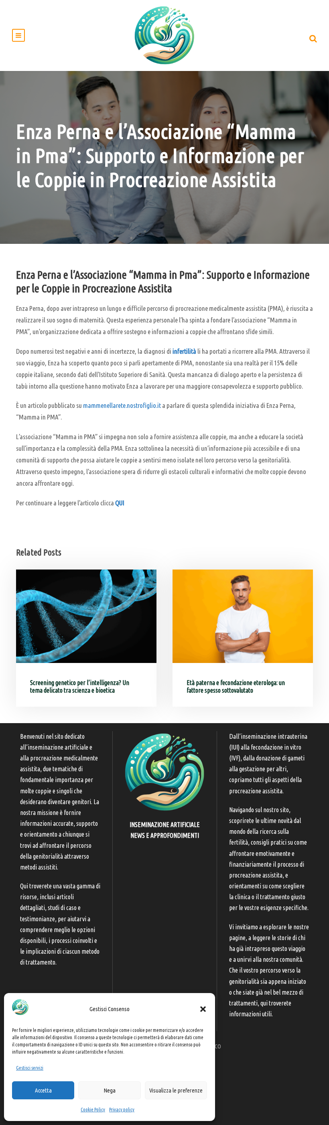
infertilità (184, 351)
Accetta (43, 1090)
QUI (119, 503)
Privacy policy (121, 1109)
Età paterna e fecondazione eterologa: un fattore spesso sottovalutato (236, 686)
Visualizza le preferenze (176, 1090)
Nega (110, 1090)
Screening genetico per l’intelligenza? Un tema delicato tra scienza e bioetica (79, 686)
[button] (203, 1009)
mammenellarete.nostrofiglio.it (122, 405)
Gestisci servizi (29, 1067)
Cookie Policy (93, 1109)
